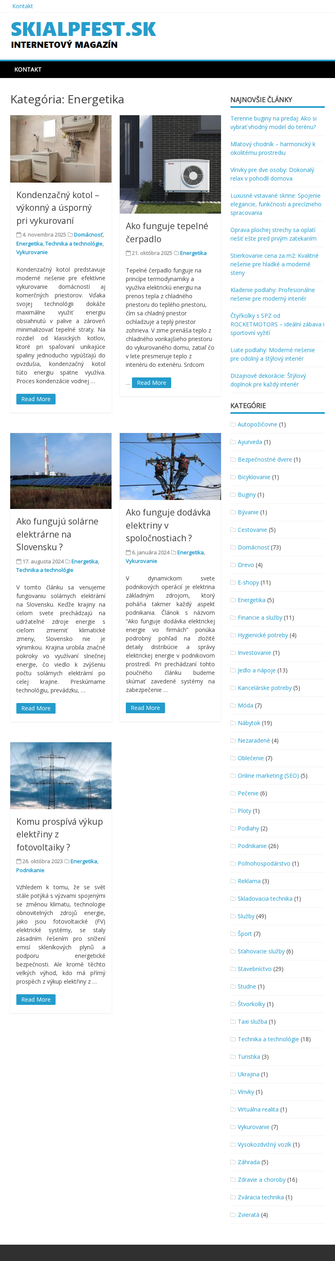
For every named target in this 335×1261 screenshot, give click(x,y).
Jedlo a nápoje (257, 670)
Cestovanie (252, 529)
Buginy (247, 494)
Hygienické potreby (263, 635)
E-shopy (248, 582)
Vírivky (246, 1092)
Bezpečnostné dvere (265, 459)
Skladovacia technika (265, 898)
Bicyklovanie (254, 477)
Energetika (29, 243)
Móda (245, 705)
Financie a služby (260, 617)
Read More (36, 399)
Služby (246, 916)
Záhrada (249, 1162)
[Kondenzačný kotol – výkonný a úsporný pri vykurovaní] (61, 149)
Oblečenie (251, 758)
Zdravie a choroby (262, 1179)
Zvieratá (248, 1215)
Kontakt (22, 6)
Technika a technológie (74, 243)
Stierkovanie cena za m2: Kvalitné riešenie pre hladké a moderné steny (274, 264)
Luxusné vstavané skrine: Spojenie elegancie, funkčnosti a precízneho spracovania (276, 204)
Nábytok (249, 723)
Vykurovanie (32, 252)
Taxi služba (252, 1021)
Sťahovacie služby (261, 951)
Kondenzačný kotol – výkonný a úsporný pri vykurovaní (57, 207)
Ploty (244, 811)
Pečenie (248, 793)
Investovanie (254, 652)
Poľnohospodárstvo (264, 863)
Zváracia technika (261, 1197)
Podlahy (248, 828)
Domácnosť (88, 234)
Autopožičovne (257, 424)
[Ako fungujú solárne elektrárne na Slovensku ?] (61, 471)
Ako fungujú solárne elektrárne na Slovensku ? (57, 534)
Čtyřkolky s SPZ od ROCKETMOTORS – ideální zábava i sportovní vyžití (277, 324)
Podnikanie (30, 870)
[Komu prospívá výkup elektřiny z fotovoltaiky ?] (61, 775)
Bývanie (248, 512)
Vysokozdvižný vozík (264, 1144)
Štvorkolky (251, 1004)
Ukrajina (248, 1074)
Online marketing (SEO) (268, 775)
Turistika (249, 1056)
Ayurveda (250, 442)
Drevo (246, 565)
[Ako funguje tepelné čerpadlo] (170, 164)
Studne (247, 986)
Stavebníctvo (255, 969)
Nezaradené (254, 740)
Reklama (249, 881)
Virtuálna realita (258, 1109)
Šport (245, 933)
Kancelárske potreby (265, 688)
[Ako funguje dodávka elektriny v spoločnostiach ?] (170, 466)
